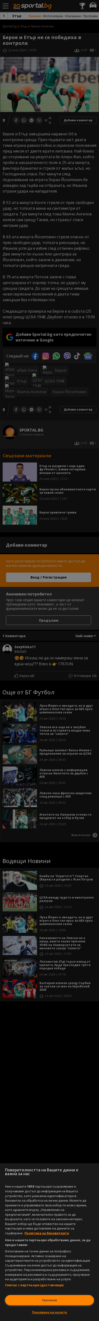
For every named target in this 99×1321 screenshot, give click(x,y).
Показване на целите (49, 1312)
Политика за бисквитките (47, 1233)
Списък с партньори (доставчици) (34, 1285)
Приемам (49, 1300)
